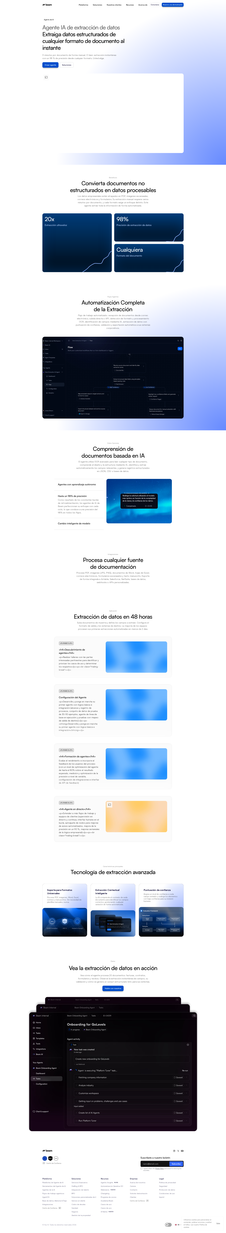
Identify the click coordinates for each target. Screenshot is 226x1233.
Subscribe (176, 1164)
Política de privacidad (167, 1182)
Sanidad (75, 1208)
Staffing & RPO (77, 1186)
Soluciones (97, 5)
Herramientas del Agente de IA (54, 1186)
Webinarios (105, 1190)
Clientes (133, 1197)
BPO (73, 1193)
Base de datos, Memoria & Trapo (55, 1201)
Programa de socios (108, 1197)
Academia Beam (107, 1201)
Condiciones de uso (167, 1193)
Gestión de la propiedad (81, 1215)
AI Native (104, 1212)
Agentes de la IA (48, 1190)
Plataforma (83, 5)
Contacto (133, 1190)
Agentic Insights (107, 1182)
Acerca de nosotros (137, 1182)
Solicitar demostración (138, 1193)
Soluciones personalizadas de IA (84, 1197)
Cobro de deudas (78, 1204)
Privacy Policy (159, 1168)
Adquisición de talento (80, 1190)
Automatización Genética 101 (112, 1186)
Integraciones (47, 1204)
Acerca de (142, 5)
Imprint (161, 1197)
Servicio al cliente (78, 1201)
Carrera (133, 1186)
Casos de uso (106, 1204)
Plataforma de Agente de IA (52, 1182)
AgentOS (45, 1197)
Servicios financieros (79, 1182)
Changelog (105, 1193)
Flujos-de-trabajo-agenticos (53, 1193)
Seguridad (163, 1186)
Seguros (75, 1212)
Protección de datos (167, 1190)
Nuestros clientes (114, 5)
